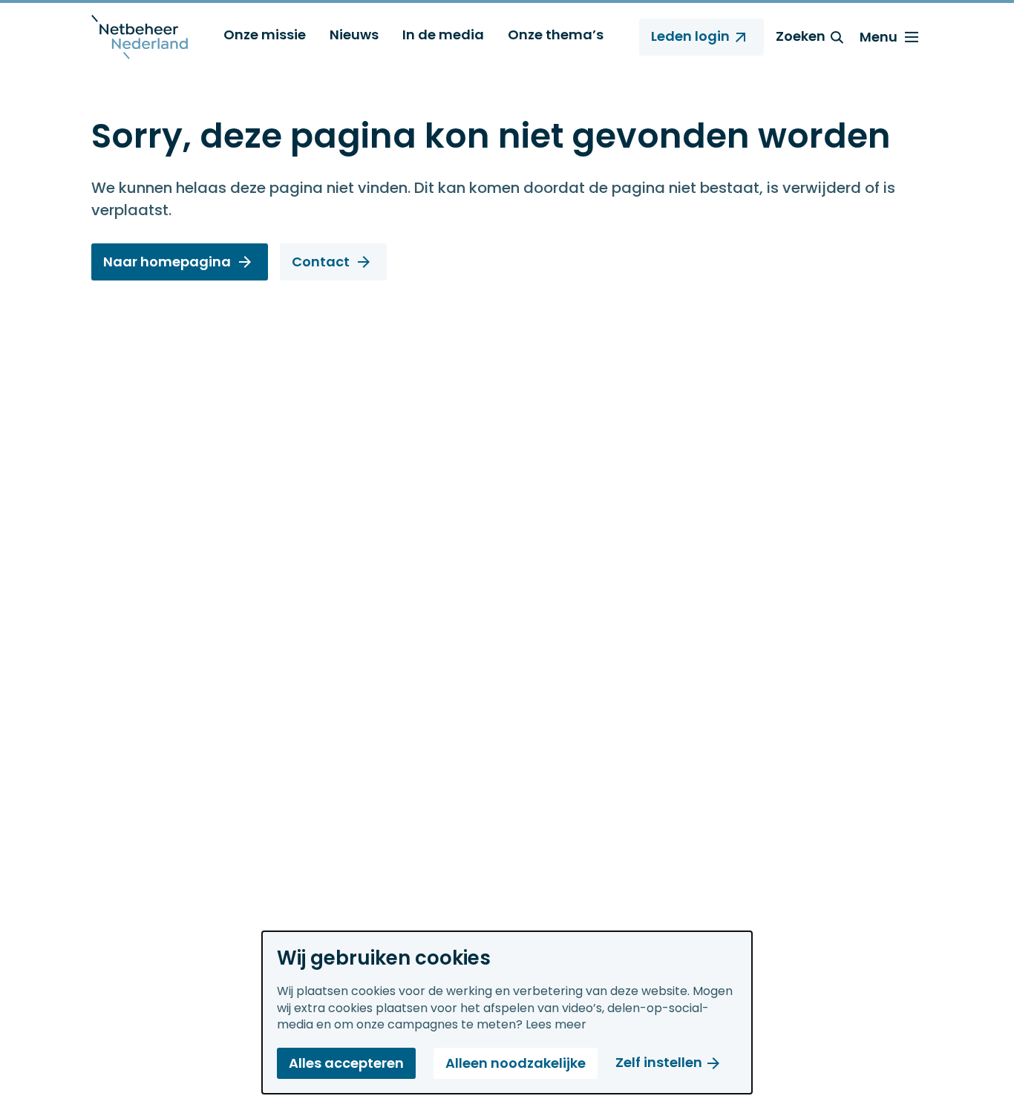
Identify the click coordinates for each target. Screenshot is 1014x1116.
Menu (878, 36)
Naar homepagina (167, 261)
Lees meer (556, 1024)
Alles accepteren (346, 1063)
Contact (321, 261)
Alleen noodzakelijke (515, 1063)
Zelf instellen (658, 1062)
